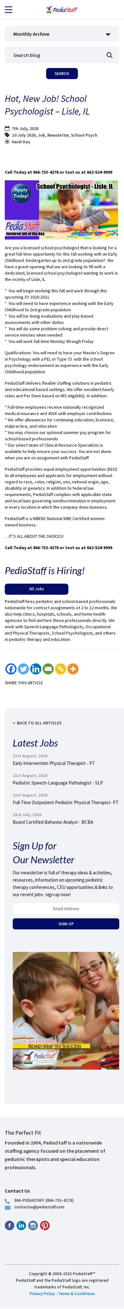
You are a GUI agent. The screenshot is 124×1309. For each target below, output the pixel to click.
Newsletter (58, 135)
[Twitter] (23, 668)
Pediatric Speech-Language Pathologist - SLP (58, 783)
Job (41, 135)
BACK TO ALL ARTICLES (39, 723)
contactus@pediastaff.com (39, 1206)
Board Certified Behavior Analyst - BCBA (53, 822)
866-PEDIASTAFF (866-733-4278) (44, 1200)
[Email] (48, 668)
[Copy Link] (60, 668)
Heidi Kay (21, 142)
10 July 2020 (24, 135)
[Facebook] (11, 668)
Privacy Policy (42, 1293)
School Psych (84, 135)
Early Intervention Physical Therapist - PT (54, 763)
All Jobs (36, 588)
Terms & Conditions (76, 1293)
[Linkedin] (35, 668)
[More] (73, 668)
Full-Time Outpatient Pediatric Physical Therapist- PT (66, 802)
